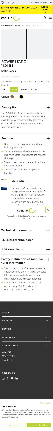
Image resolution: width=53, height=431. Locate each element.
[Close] (48, 210)
